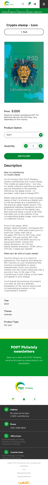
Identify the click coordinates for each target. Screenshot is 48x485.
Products (12, 12)
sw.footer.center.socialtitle (13, 399)
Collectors (20, 12)
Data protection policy (24, 473)
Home (4, 12)
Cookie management (24, 476)
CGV (24, 469)
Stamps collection (34, 12)
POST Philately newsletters (24, 349)
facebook (35, 399)
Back (25, 32)
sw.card (29, 3)
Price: (7, 111)
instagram (24, 399)
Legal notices (24, 466)
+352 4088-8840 (18, 428)
